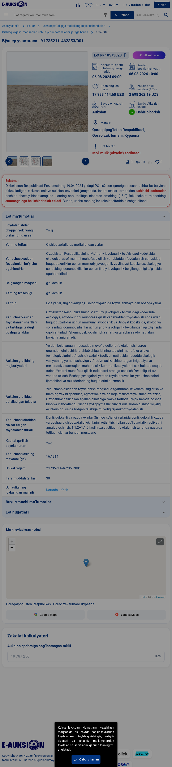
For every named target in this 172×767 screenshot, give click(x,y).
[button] (86, 759)
